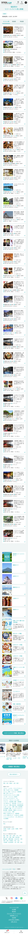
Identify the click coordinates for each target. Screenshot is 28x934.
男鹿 (4, 837)
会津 (7, 783)
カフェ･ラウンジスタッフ (9, 798)
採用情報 (14, 917)
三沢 (15, 842)
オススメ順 (6, 21)
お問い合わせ (14, 921)
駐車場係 (10, 810)
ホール (11, 790)
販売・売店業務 (18, 806)
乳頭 (20, 835)
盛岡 (7, 835)
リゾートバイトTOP (6, 869)
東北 (4, 823)
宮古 (21, 842)
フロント (5, 788)
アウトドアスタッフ (17, 788)
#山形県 (15, 758)
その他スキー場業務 (18, 815)
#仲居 (19, 758)
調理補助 (17, 813)
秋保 (4, 840)
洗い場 (7, 790)
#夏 (11, 759)
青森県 (16, 828)
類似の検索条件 (13, 774)
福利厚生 (14, 911)
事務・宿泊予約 (12, 805)
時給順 (22, 21)
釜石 (18, 842)
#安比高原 (25, 756)
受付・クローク (9, 793)
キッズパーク (20, 803)
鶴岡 (13, 837)
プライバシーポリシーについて (14, 913)
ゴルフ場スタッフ (7, 803)
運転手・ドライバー (17, 810)
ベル (17, 798)
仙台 (18, 840)
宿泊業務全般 (20, 805)
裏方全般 (14, 803)
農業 (13, 806)
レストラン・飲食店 (12, 796)
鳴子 (15, 840)
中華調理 (19, 801)
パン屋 (4, 806)
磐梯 (4, 783)
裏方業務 (5, 810)
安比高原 (17, 837)
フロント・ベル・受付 (14, 800)
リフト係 (5, 796)
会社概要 (14, 909)
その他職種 (5, 818)
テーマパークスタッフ (17, 808)
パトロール (5, 801)
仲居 (4, 790)
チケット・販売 (6, 791)
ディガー (9, 806)
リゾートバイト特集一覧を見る (14, 733)
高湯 (17, 783)
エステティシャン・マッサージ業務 (11, 795)
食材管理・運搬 (12, 801)
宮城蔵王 (11, 840)
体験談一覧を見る (14, 766)
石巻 (7, 840)
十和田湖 (5, 842)
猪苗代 (10, 783)
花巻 (10, 835)
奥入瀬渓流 (10, 842)
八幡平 (13, 835)
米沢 (7, 837)
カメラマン (5, 800)
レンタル (10, 788)
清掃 (4, 793)
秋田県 (8, 828)
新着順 (14, 21)
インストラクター (7, 811)
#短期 (7, 759)
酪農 (10, 808)
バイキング (13, 791)
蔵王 (4, 835)
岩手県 (4, 830)
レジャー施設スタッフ (8, 815)
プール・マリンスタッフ (8, 816)
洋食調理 (19, 791)
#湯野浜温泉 (9, 758)
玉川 (17, 835)
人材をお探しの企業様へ (14, 919)
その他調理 (5, 808)
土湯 (14, 783)
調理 (13, 811)
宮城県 (4, 828)
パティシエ (5, 805)
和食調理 (16, 790)
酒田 (10, 837)
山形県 (12, 828)
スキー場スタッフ (19, 816)
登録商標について (14, 915)
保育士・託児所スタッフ (8, 813)
